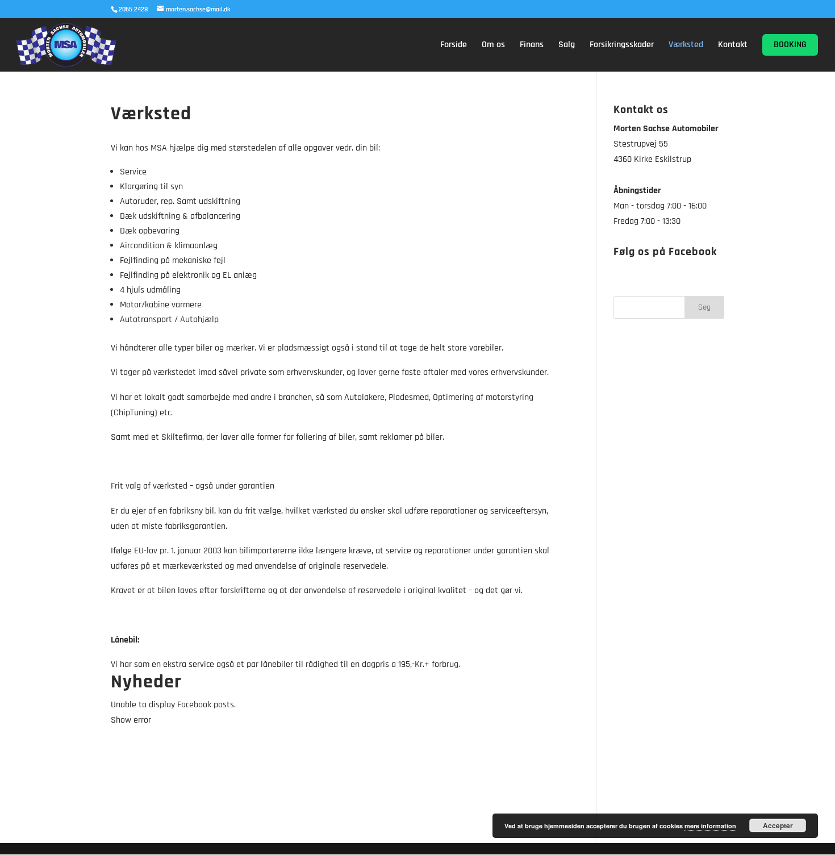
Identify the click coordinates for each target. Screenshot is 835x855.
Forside (453, 46)
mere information (710, 825)
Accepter (778, 825)
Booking (790, 45)
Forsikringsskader (622, 46)
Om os (493, 46)
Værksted (686, 46)
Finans (532, 46)
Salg (566, 46)
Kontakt (733, 46)
